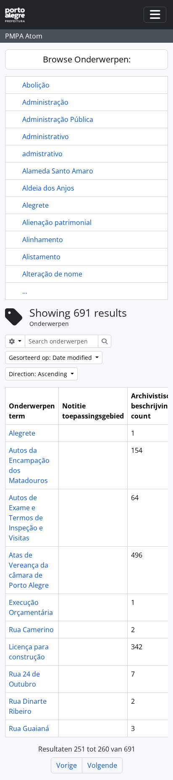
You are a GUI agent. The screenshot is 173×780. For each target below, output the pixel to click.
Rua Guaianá (29, 728)
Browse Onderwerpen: (87, 59)
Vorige (66, 765)
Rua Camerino (31, 629)
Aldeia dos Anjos (48, 188)
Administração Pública (57, 119)
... (24, 291)
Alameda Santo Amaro (57, 171)
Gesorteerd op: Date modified (51, 358)
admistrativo (42, 153)
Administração (45, 102)
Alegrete (35, 205)
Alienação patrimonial (57, 222)
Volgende (102, 765)
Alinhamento (42, 239)
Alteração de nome (52, 274)
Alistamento (41, 256)
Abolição (36, 85)
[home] (18, 15)
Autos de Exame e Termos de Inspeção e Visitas (26, 517)
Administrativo (45, 136)
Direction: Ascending (39, 374)
